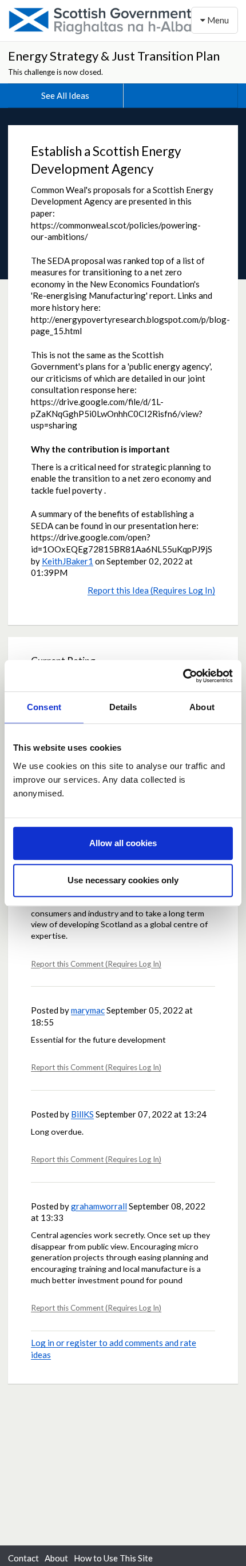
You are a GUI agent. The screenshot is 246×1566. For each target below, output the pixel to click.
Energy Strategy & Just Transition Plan (114, 55)
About (56, 1558)
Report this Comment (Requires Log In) (96, 963)
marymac (88, 1010)
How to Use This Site (113, 1558)
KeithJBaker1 (67, 561)
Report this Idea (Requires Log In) (151, 590)
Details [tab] (123, 707)
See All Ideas (65, 95)
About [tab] (202, 707)
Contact (23, 1558)
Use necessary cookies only (123, 880)
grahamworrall (99, 1206)
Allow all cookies (123, 843)
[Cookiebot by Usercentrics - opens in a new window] (183, 675)
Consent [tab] (44, 707)
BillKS (82, 1114)
